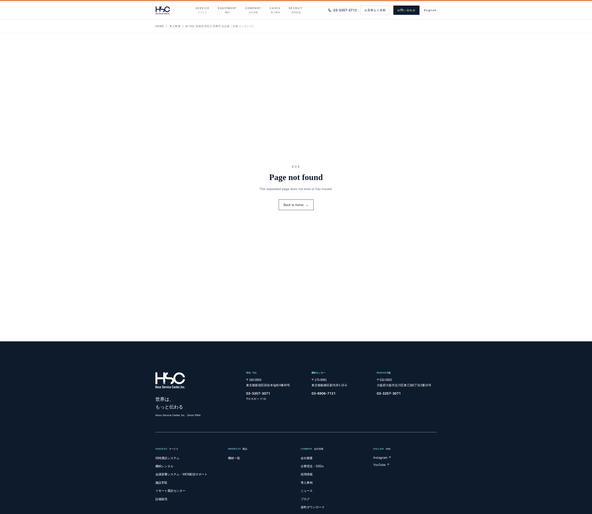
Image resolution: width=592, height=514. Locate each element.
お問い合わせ (406, 10)
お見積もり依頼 (375, 10)
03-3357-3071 (258, 393)
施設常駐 (161, 482)
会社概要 (307, 458)
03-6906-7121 (323, 393)
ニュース (307, 490)
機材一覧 (234, 458)
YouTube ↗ (381, 465)
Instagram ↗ (382, 457)
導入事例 (175, 26)
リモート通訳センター (170, 490)
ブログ (305, 499)
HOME (159, 26)
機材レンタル (164, 466)
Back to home (296, 205)
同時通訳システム (167, 458)
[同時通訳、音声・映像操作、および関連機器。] (162, 10)
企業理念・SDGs (312, 466)
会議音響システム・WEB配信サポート (181, 474)
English (430, 10)
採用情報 (307, 474)
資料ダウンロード (313, 507)
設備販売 (161, 499)
